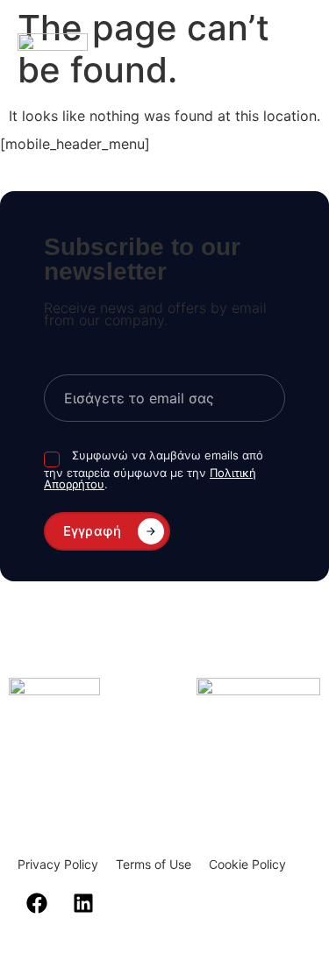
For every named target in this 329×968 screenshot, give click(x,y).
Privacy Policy (58, 864)
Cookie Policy (247, 864)
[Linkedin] (83, 903)
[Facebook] (37, 903)
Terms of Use (153, 864)
